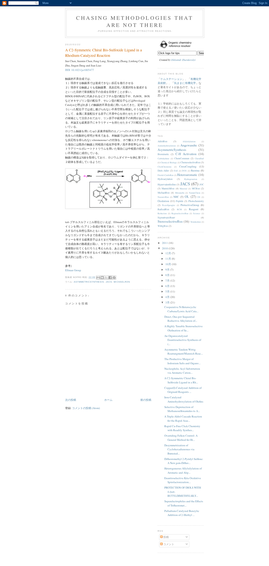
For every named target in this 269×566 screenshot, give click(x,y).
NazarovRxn (163, 196)
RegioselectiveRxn (179, 213)
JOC (201, 184)
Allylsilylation (189, 141)
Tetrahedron (195, 221)
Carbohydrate (163, 158)
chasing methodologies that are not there (134, 21)
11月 (168, 258)
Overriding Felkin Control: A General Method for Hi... (181, 438)
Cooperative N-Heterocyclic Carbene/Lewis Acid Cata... (181, 309)
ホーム (108, 400)
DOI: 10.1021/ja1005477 (79, 70)
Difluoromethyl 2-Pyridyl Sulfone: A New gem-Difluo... (183, 461)
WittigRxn (163, 225)
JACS (109, 282)
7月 (167, 280)
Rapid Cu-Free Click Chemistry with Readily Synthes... (182, 428)
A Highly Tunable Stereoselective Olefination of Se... (183, 328)
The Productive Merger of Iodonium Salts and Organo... (182, 361)
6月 (167, 286)
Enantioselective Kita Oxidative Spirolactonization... (182, 480)
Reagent (193, 209)
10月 (168, 264)
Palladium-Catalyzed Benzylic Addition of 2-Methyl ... (181, 513)
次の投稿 (70, 400)
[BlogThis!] (102, 277)
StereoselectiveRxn (170, 221)
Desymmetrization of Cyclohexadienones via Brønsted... (179, 449)
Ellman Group (73, 270)
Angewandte (188, 145)
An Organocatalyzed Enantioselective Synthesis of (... (182, 340)
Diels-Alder (163, 170)
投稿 (166, 537)
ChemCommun (181, 158)
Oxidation (163, 201)
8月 (167, 275)
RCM (179, 209)
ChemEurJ (199, 158)
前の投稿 (145, 400)
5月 (167, 291)
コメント (168, 544)
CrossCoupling (187, 166)
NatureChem (194, 192)
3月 (167, 302)
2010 (165, 248)
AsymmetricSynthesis (89, 282)
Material (183, 188)
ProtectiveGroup (190, 205)
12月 (168, 253)
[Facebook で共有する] (110, 277)
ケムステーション (171, 79)
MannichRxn (168, 188)
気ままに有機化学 (185, 83)
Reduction (162, 213)
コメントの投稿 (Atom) (86, 408)
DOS (184, 170)
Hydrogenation (190, 179)
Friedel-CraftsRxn (165, 175)
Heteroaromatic (187, 175)
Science (196, 213)
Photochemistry (196, 201)
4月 (167, 297)
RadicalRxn (163, 209)
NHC (176, 197)
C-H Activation (185, 154)
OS (198, 196)
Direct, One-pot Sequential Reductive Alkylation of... (180, 319)
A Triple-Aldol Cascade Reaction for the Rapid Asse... (183, 419)
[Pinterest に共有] (114, 277)
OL (187, 196)
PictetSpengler (168, 205)
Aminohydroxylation (167, 145)
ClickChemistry (164, 166)
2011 (165, 243)
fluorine (195, 170)
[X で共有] (106, 277)
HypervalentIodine (167, 184)
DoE (176, 170)
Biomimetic (163, 154)
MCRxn (196, 188)
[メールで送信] (98, 277)
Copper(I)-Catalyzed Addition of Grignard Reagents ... (183, 390)
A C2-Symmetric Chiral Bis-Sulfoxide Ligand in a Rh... (181, 380)
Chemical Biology (169, 162)
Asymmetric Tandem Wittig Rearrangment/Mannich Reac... (183, 352)
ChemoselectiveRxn (190, 162)
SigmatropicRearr (166, 217)
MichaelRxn (122, 282)
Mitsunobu (179, 192)
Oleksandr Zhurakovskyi (183, 59)
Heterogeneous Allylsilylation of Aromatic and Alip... (183, 470)
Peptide (179, 201)
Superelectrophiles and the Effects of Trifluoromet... (183, 503)
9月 (167, 269)
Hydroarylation (165, 179)
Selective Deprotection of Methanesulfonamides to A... (182, 409)
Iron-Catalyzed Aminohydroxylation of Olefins (183, 399)
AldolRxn (162, 141)
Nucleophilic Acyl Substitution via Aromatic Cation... (182, 371)
